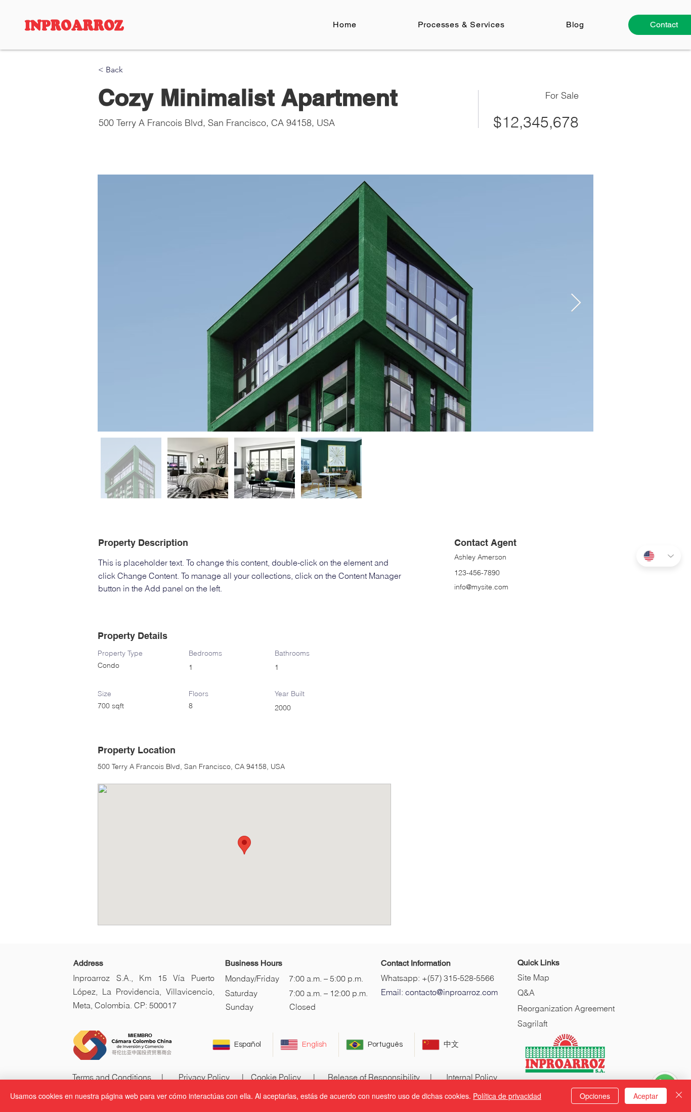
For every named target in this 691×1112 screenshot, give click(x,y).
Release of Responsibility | (380, 1077)
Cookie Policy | (283, 1077)
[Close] (679, 1096)
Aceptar (645, 1096)
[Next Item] (576, 303)
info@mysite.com (481, 586)
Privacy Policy (204, 1077)
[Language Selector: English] (658, 556)
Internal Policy (471, 1077)
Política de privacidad (507, 1096)
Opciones (595, 1096)
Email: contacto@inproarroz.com (439, 992)
